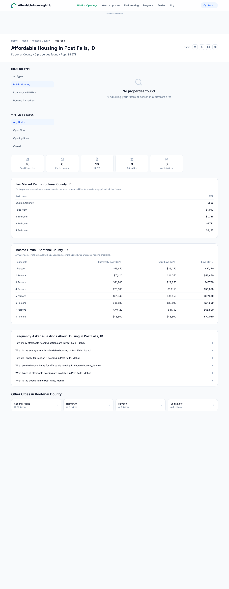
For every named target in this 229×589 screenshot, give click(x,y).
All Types (18, 76)
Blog (172, 5)
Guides (161, 5)
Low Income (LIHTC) (24, 92)
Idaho (25, 40)
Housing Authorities (24, 100)
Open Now (19, 130)
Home (14, 40)
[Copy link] (195, 47)
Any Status (19, 122)
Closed (17, 146)
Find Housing (131, 5)
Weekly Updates (111, 5)
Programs (148, 5)
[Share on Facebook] (208, 47)
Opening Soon (21, 138)
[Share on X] (201, 47)
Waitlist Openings (87, 5)
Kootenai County (41, 40)
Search (211, 5)
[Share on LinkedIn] (215, 47)
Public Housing (21, 84)
